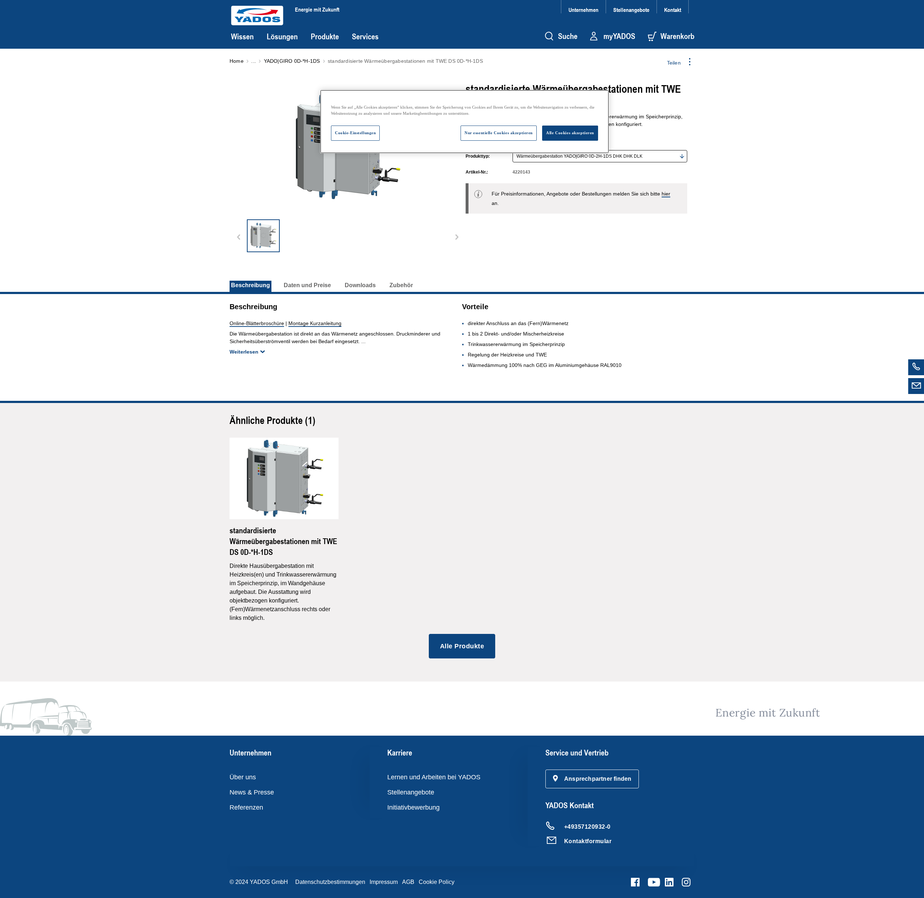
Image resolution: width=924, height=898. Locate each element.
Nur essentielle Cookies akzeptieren (499, 133)
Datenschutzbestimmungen (330, 882)
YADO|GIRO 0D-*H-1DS (292, 61)
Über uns (243, 777)
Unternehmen (583, 9)
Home (237, 61)
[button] (592, 779)
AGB (408, 882)
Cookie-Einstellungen (355, 133)
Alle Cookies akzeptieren (570, 133)
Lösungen (282, 36)
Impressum (384, 882)
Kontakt (672, 9)
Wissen (242, 36)
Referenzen (246, 807)
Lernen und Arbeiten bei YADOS (433, 777)
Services (365, 36)
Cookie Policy (436, 882)
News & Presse (252, 792)
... (253, 61)
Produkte (325, 36)
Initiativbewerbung (413, 807)
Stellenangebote (631, 9)
